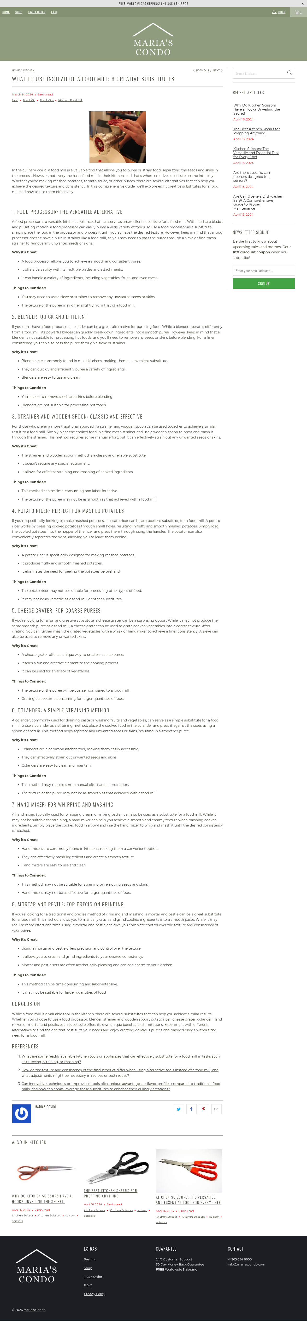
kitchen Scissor (22, 1215)
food (15, 100)
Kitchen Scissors (49, 1215)
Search (89, 1259)
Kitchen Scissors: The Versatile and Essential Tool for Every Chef (188, 1199)
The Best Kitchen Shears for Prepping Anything (110, 1193)
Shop (18, 12)
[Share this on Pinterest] (204, 1109)
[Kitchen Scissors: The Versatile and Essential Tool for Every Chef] (189, 1171)
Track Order (36, 12)
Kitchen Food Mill (70, 100)
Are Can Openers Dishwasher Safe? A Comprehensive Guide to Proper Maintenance (257, 202)
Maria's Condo (35, 1310)
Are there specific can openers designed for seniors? (251, 177)
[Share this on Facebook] (191, 1109)
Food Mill (29, 100)
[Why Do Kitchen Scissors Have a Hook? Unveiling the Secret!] (45, 1170)
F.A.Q (54, 12)
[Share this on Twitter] (179, 1109)
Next (216, 70)
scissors (17, 1221)
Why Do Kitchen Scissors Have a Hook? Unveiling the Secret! (42, 1198)
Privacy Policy (94, 1294)
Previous (202, 70)
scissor (70, 1215)
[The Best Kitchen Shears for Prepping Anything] (117, 1168)
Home (6, 12)
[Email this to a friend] (216, 1109)
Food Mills (47, 100)
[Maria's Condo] (153, 38)
